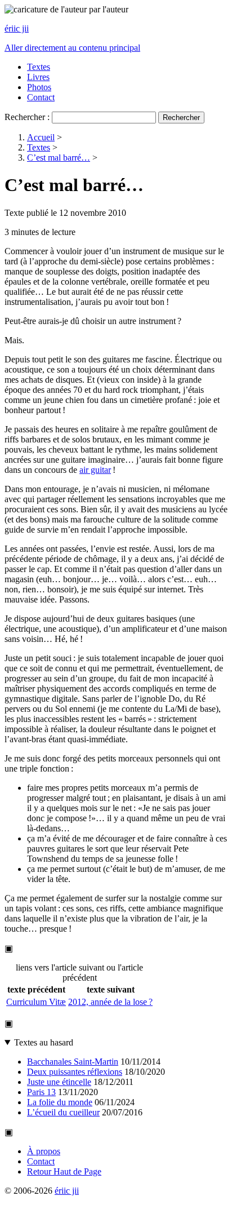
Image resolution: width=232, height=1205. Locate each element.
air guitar (95, 470)
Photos (39, 87)
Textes (38, 67)
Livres (38, 77)
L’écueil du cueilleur (63, 1112)
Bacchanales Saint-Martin (72, 1061)
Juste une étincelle (59, 1082)
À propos (43, 1151)
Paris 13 (41, 1092)
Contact (41, 97)
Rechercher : (27, 117)
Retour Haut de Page (64, 1171)
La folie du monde (59, 1102)
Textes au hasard (43, 1042)
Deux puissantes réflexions (74, 1071)
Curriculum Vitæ (36, 1002)
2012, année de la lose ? (110, 1002)
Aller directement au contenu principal (72, 47)
